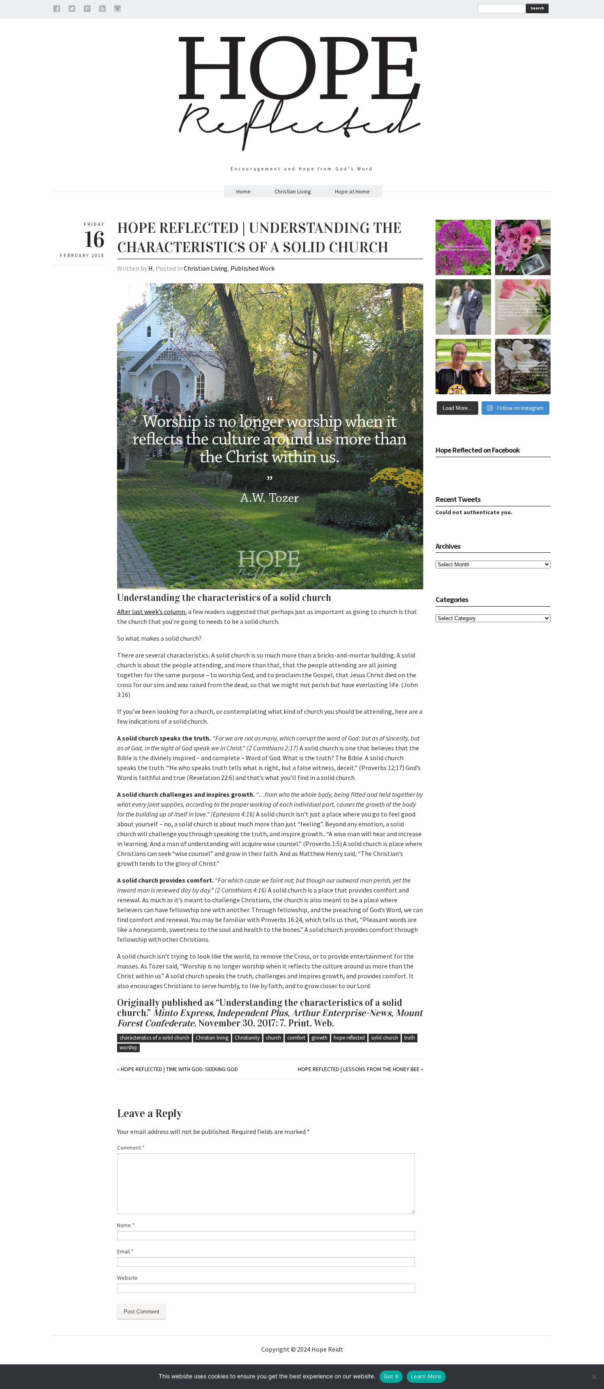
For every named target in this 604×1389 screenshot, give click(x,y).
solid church (384, 1037)
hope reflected (349, 1037)
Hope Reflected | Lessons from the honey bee (359, 1069)
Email (125, 1251)
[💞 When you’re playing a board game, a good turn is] (523, 307)
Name (126, 1225)
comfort (296, 1037)
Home (243, 191)
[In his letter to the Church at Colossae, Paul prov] (523, 366)
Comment (131, 1147)
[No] (594, 1377)
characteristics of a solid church (154, 1037)
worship (128, 1047)
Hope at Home (352, 191)
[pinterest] (87, 10)
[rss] (102, 10)
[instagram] (117, 10)
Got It (391, 1376)
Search (537, 8)
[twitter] (72, 10)
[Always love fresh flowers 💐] (523, 247)
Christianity (247, 1037)
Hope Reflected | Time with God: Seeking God (179, 1069)
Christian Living (292, 191)
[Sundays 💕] (463, 366)
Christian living (212, 1037)
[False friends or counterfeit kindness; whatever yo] (463, 247)
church (273, 1037)
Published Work (252, 268)
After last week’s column (151, 611)
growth (319, 1037)
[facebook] (56, 10)
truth (409, 1037)
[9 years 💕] (463, 307)
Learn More (426, 1376)
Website (127, 1277)
